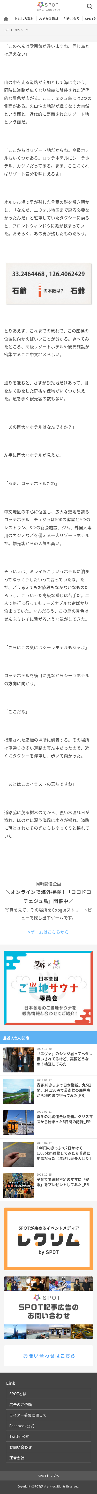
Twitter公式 (19, 1436)
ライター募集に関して (28, 1415)
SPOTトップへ (48, 1475)
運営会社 (16, 1457)
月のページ (21, 30)
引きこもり (72, 18)
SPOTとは (17, 1393)
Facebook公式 (21, 1425)
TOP (5, 30)
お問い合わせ (20, 1447)
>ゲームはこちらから (48, 932)
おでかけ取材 (48, 18)
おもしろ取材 (24, 18)
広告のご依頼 (20, 1404)
